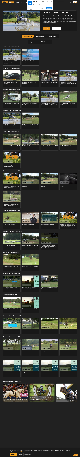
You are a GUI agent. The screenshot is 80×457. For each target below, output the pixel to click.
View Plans (46, 29)
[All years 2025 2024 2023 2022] (34, 42)
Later (42, 8)
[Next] (75, 393)
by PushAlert (30, 9)
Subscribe (49, 8)
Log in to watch (56, 29)
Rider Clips (40, 36)
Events (22, 2)
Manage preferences (27, 454)
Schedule (52, 36)
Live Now (17, 2)
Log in (75, 2)
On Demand (28, 36)
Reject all (20, 454)
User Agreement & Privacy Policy (20, 451)
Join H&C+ (11, 2)
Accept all (13, 454)
